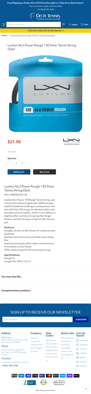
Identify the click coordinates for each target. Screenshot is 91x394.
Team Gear (65, 344)
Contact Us (35, 341)
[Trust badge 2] (44, 382)
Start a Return (52, 343)
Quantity (12, 158)
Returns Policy (52, 347)
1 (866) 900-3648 (9, 365)
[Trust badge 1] (29, 382)
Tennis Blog (66, 348)
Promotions (66, 341)
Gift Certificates (67, 338)
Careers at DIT (37, 344)
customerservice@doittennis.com (15, 362)
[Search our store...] (63, 24)
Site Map (34, 351)
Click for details (55, 6)
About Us (34, 338)
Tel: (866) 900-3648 (45, 9)
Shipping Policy (52, 350)
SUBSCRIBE (81, 319)
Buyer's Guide (66, 351)
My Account (51, 340)
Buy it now (45, 171)
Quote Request (37, 348)
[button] (3, 24)
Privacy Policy (51, 353)
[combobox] (36, 24)
